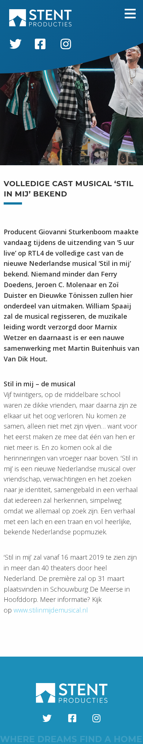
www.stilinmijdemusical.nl (51, 610)
